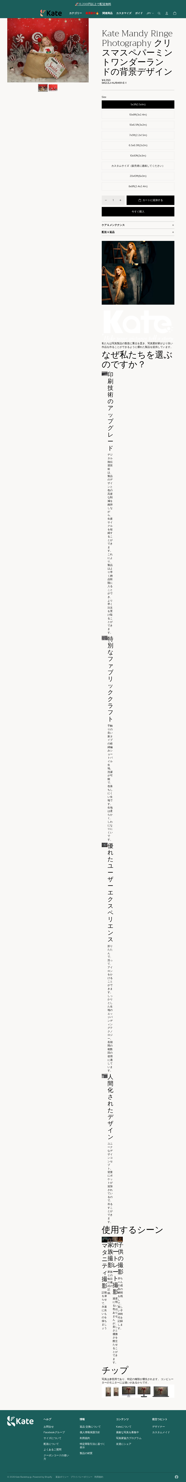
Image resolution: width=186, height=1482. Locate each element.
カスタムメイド (161, 1432)
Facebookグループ (54, 1432)
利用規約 (85, 1438)
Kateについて (124, 1426)
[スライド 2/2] (53, 87)
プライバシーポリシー (81, 1476)
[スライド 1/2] (43, 87)
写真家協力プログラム (128, 1438)
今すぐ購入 (138, 211)
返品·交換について (90, 1426)
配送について (51, 1444)
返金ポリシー (62, 1476)
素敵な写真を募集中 (127, 1432)
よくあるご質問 (52, 1449)
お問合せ (49, 1426)
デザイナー (158, 1426)
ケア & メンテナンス (113, 225)
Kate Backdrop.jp (23, 1476)
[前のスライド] (10, 50)
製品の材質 (86, 1453)
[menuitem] (75, 13)
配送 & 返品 (108, 232)
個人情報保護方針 (90, 1432)
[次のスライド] (86, 50)
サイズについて (52, 1438)
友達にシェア (123, 1444)
